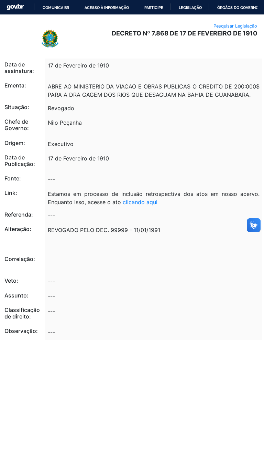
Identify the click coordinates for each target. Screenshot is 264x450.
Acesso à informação (107, 7)
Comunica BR (56, 7)
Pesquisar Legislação (235, 26)
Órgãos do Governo (237, 7)
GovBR (15, 7)
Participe (153, 7)
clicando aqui (140, 202)
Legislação (190, 7)
